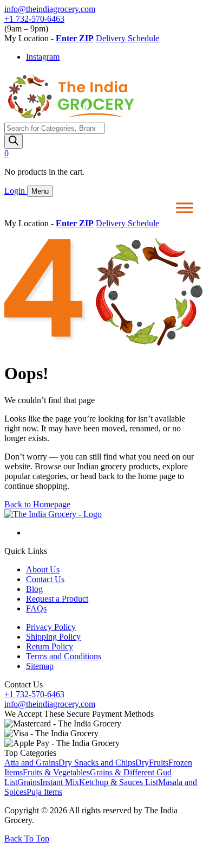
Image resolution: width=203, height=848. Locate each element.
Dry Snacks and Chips (96, 762)
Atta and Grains (31, 762)
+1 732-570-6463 (34, 18)
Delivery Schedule (127, 38)
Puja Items (44, 791)
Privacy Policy (51, 627)
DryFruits (151, 762)
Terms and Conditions (63, 656)
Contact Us (45, 579)
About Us (43, 569)
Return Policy (49, 646)
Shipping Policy (53, 636)
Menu (40, 191)
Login (15, 190)
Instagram (43, 56)
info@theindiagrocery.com (49, 9)
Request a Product (57, 598)
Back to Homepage (37, 504)
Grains (28, 782)
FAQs (36, 608)
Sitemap (40, 666)
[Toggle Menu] (184, 207)
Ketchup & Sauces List (118, 782)
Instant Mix (59, 782)
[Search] (13, 141)
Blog (34, 589)
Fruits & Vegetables (56, 772)
